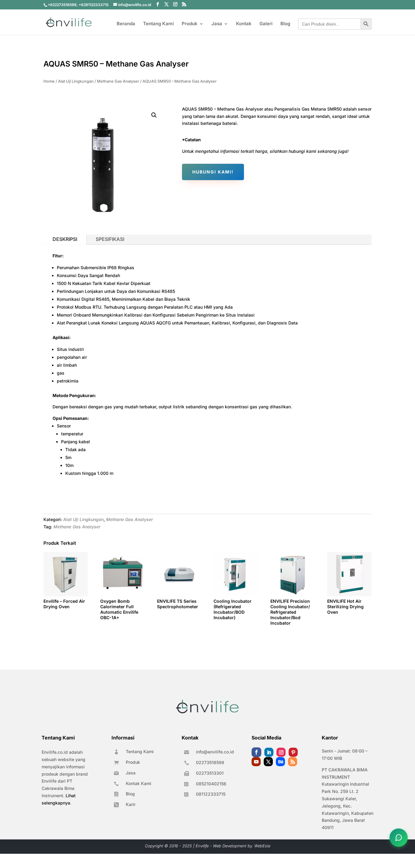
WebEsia (262, 845)
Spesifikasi (110, 239)
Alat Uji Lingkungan (76, 81)
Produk (189, 24)
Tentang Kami (158, 24)
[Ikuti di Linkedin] (268, 752)
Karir (130, 804)
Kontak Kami (138, 783)
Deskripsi (65, 239)
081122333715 (210, 794)
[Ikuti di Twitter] (268, 761)
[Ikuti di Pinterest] (293, 752)
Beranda (126, 24)
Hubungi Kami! (213, 171)
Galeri (266, 24)
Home (49, 81)
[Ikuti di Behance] (280, 761)
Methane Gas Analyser (118, 81)
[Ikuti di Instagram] (281, 752)
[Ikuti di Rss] (292, 761)
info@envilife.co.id (215, 751)
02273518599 (210, 762)
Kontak (244, 24)
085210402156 (211, 783)
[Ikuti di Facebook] (256, 752)
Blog (285, 24)
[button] (154, 115)
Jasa (216, 24)
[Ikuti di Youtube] (256, 761)
